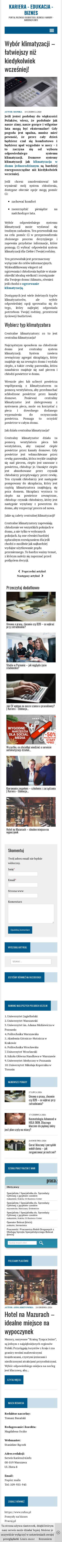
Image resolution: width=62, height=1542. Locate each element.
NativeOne (31, 838)
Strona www (16, 891)
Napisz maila (12, 1480)
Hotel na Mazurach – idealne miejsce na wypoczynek (30, 1322)
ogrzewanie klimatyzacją (22, 286)
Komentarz (15, 902)
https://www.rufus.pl (18, 1512)
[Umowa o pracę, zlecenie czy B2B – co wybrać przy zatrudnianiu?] (15, 1100)
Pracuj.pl (10, 1521)
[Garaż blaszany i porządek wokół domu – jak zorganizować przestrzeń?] (15, 1148)
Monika (17, 111)
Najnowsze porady (17, 1082)
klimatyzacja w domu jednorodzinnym (31, 164)
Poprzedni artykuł (34, 571)
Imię (11, 869)
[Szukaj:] (31, 961)
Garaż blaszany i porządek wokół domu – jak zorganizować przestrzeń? (42, 1148)
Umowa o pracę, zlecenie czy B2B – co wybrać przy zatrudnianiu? (42, 1100)
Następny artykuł (28, 576)
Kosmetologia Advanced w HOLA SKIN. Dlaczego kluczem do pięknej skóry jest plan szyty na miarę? (30, 1124)
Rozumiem (45, 1539)
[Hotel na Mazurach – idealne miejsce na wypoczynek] (31, 1302)
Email (11, 880)
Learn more (27, 1539)
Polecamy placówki (18, 1261)
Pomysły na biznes (16, 1516)
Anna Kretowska (23, 1307)
